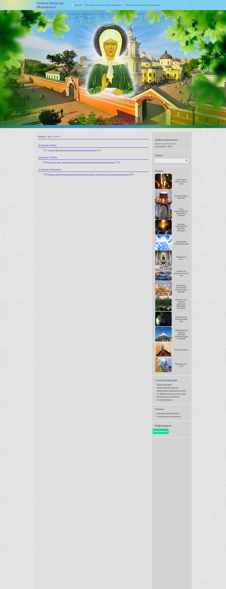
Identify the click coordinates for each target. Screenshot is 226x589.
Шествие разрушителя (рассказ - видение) (181, 227)
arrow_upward (220, 583)
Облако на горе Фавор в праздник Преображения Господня (181, 334)
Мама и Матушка (164, 384)
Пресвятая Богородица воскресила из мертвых (181, 288)
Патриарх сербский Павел (168, 413)
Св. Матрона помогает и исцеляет (171, 394)
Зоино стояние (181, 350)
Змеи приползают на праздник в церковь (181, 212)
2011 (49, 136)
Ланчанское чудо (181, 258)
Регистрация (160, 146)
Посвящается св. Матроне (168, 397)
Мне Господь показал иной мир (181, 319)
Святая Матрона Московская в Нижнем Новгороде (72, 150)
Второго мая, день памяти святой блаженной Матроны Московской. (81, 162)
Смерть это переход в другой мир (181, 273)
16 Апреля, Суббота (47, 157)
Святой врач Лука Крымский (181, 242)
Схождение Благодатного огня (181, 181)
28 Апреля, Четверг (47, 145)
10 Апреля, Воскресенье (49, 169)
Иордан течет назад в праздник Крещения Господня (181, 303)
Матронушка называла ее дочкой (171, 391)
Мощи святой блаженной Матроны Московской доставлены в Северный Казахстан (88, 174)
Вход (170, 146)
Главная (42, 136)
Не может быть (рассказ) (181, 197)
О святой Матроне (165, 400)
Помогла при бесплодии (167, 388)
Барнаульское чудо (181, 365)
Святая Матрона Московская (50, 5)
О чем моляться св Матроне (169, 416)
